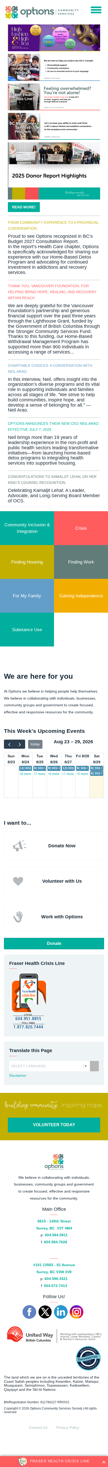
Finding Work (81, 562)
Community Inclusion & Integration (27, 528)
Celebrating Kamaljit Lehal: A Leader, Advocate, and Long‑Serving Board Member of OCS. (54, 495)
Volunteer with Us (62, 881)
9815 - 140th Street (54, 1221)
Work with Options (62, 916)
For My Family (27, 595)
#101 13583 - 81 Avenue (54, 1265)
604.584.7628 (55, 1242)
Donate (54, 943)
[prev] (9, 744)
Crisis (81, 528)
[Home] (40, 12)
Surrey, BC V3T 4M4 (54, 1228)
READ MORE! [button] (24, 207)
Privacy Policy (67, 1427)
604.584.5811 (56, 1235)
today (35, 744)
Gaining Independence (81, 595)
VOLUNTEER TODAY (54, 1125)
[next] (19, 744)
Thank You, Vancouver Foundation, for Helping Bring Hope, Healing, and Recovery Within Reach (52, 292)
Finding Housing (27, 562)
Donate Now (61, 845)
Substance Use (27, 629)
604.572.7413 (55, 1286)
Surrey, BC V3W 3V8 (54, 1272)
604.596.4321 (56, 1279)
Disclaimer (17, 1075)
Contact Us (38, 1427)
